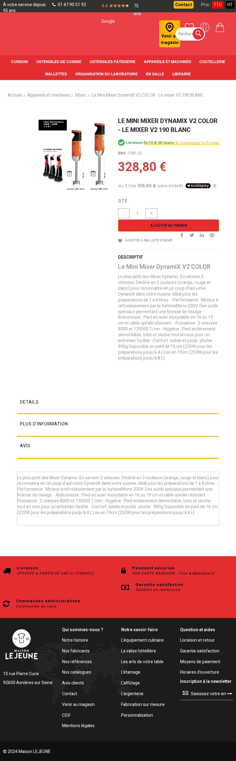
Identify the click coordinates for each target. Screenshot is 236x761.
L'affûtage (130, 683)
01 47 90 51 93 (71, 5)
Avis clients (73, 683)
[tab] (118, 404)
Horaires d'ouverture (199, 672)
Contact (183, 5)
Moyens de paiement (200, 662)
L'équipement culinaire (142, 640)
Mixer (80, 95)
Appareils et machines (48, 95)
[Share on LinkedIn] (202, 235)
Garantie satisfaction (199, 651)
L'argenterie (132, 694)
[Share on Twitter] (192, 235)
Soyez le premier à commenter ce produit (181, 143)
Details (29, 402)
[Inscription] (229, 693)
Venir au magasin (78, 705)
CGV (66, 716)
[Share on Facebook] (182, 235)
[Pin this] (212, 235)
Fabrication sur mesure (143, 705)
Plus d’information (44, 424)
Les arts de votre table (142, 662)
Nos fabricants (76, 651)
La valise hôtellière (138, 651)
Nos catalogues (76, 672)
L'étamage (130, 672)
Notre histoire (75, 640)
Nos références (77, 662)
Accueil (15, 95)
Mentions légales (78, 726)
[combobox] (190, 34)
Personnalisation (137, 716)
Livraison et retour (197, 640)
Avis (25, 446)
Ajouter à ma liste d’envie (148, 240)
